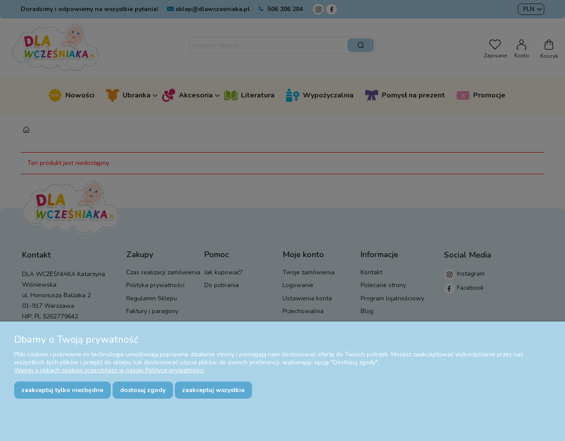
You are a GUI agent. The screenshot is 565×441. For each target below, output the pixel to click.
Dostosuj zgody (143, 390)
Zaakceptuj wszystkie (213, 390)
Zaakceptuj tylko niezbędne (62, 390)
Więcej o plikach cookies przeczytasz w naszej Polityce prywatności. (109, 370)
